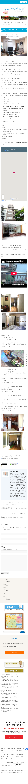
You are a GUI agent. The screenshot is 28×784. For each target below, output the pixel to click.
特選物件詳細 (6, 22)
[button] (23, 2)
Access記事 (5, 598)
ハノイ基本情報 (19, 754)
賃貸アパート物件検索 (5, 748)
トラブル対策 (5, 586)
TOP (1, 22)
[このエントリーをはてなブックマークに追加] (17, 464)
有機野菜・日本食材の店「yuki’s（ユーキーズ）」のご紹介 (14, 24)
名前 (2, 532)
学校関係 (4, 589)
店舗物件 (4, 583)
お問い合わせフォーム (14, 737)
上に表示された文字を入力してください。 (9, 549)
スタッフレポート (6, 599)
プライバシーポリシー (18, 750)
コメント (2, 554)
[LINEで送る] (13, 464)
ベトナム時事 (5, 590)
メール (2, 537)
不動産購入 (5, 584)
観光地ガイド (3, 756)
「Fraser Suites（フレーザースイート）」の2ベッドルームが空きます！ (20, 508)
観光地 (4, 596)
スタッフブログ (14, 664)
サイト (2, 542)
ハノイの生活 (3, 754)
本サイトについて (9, 758)
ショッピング (16, 756)
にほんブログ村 (4, 460)
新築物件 (7, 504)
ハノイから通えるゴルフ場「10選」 (8, 690)
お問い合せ (3, 752)
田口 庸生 (16, 34)
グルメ (4, 593)
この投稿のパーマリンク (15, 504)
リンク (4, 601)
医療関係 (4, 587)
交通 (4, 595)
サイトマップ (8, 750)
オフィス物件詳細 (6, 581)
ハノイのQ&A (11, 754)
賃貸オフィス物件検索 (16, 748)
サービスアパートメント (19, 502)
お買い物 (4, 592)
